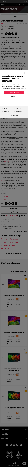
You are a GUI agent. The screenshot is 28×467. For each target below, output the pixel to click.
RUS (26, 73)
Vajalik (5, 108)
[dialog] (14, 94)
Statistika (6, 111)
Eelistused (18, 108)
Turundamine (19, 111)
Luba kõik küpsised (14, 92)
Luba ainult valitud (14, 96)
